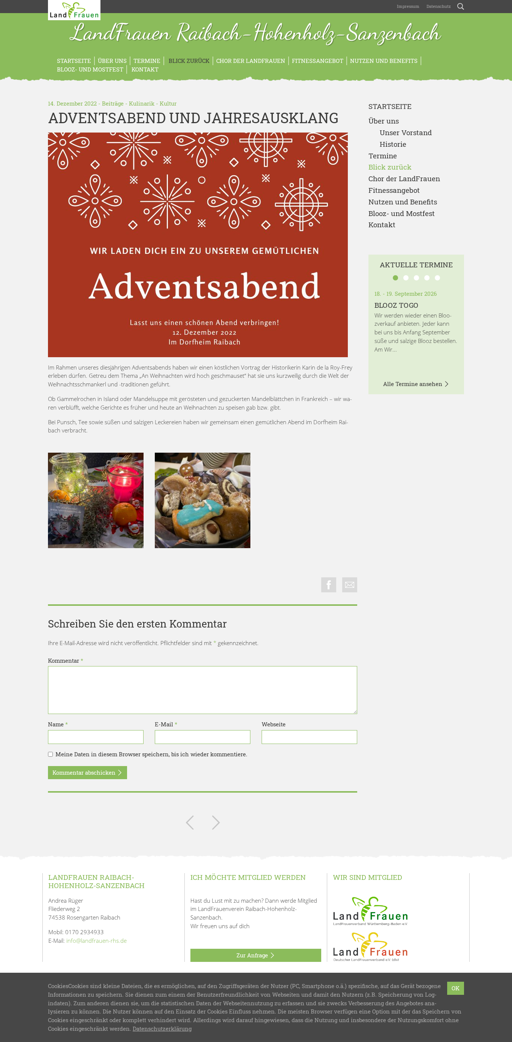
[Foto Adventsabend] (96, 500)
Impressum (407, 6)
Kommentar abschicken (84, 772)
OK (456, 988)
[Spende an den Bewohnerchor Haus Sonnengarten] (216, 824)
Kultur (168, 103)
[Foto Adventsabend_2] (202, 500)
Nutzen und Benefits (384, 60)
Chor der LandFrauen (250, 60)
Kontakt (144, 69)
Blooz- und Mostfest (90, 69)
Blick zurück (188, 60)
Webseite (274, 724)
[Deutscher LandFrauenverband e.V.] (370, 946)
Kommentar (65, 660)
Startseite (74, 60)
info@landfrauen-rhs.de (96, 940)
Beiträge (113, 103)
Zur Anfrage (253, 955)
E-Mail (166, 724)
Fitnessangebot (317, 60)
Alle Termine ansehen (413, 384)
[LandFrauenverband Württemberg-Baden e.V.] (370, 910)
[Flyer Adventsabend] (198, 245)
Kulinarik (141, 103)
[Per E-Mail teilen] (349, 584)
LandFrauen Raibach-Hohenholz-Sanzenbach (256, 33)
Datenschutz (438, 6)
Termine (146, 60)
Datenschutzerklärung (162, 1028)
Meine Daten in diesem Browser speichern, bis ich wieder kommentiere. (151, 754)
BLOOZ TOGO (396, 305)
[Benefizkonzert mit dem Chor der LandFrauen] (190, 824)
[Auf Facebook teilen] (328, 584)
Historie (393, 144)
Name (58, 724)
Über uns (112, 60)
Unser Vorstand (406, 132)
